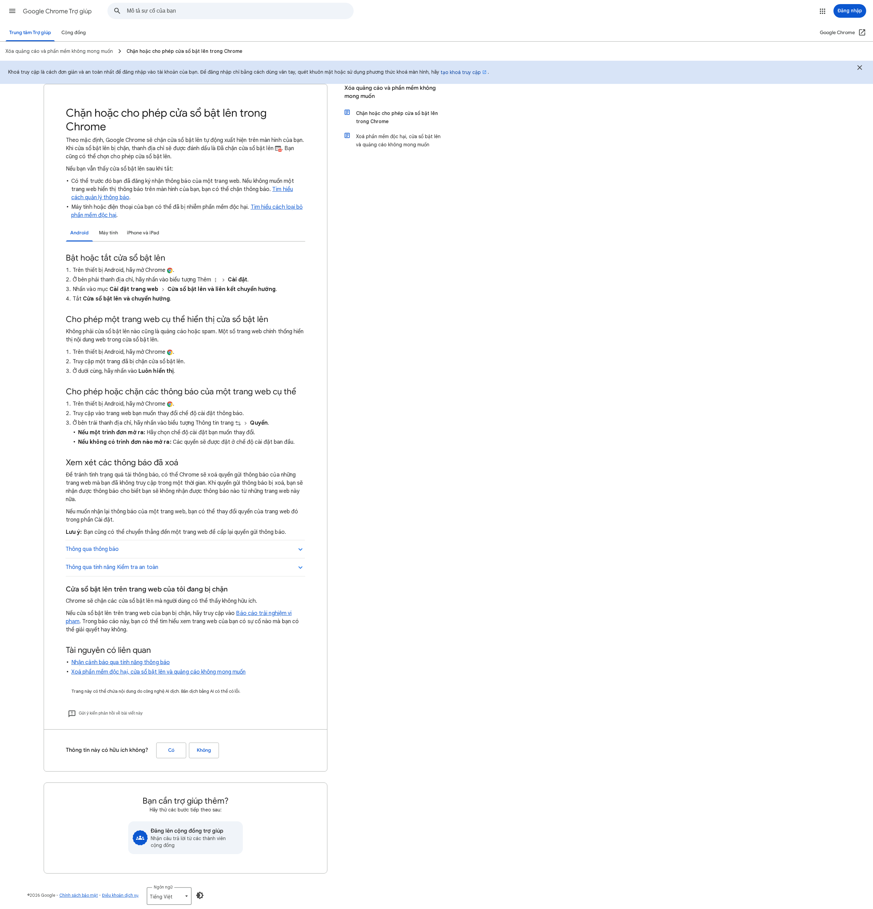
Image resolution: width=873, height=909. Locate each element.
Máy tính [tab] (108, 233)
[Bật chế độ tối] (200, 895)
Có (171, 750)
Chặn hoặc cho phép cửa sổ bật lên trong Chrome (397, 117)
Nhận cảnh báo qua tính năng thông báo (120, 662)
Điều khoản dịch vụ (120, 895)
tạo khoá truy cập (461, 72)
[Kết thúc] (860, 68)
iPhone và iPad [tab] (143, 233)
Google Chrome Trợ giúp (57, 11)
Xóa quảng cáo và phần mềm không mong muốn (390, 92)
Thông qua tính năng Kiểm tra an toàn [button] (111, 567)
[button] (12, 11)
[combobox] (240, 11)
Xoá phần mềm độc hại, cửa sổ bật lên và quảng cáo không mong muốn (158, 672)
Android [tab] (79, 233)
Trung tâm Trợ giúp (30, 32)
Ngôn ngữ (163, 887)
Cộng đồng (73, 32)
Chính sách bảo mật (78, 895)
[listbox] (169, 896)
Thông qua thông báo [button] (92, 549)
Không (204, 750)
